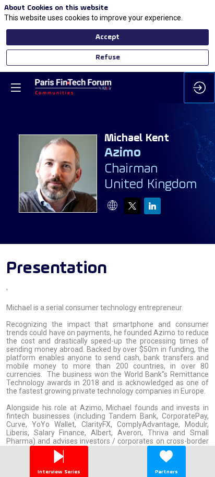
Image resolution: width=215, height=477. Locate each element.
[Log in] (199, 87)
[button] (15, 87)
